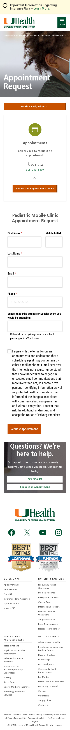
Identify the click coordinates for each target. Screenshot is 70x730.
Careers (42, 691)
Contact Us (44, 705)
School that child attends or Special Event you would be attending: (34, 315)
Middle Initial (53, 233)
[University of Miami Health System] (19, 22)
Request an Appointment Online (35, 189)
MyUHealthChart (12, 604)
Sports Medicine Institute (17, 687)
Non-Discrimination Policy (35, 718)
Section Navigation (33, 107)
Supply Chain (45, 701)
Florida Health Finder (49, 629)
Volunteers (43, 696)
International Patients (49, 607)
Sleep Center (10, 682)
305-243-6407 (35, 169)
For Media (43, 677)
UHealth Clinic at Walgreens (46, 613)
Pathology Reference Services (14, 693)
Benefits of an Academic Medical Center (50, 649)
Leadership (44, 660)
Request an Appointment (35, 487)
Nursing (7, 678)
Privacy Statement (44, 715)
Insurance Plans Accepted (17, 599)
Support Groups (46, 620)
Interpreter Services (48, 598)
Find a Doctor (11, 590)
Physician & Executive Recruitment (14, 652)
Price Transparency (48, 624)
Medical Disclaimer (13, 715)
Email (16, 273)
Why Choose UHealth (49, 642)
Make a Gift (10, 608)
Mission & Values (46, 655)
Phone (17, 293)
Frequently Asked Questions (47, 586)
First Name (20, 233)
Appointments (11, 585)
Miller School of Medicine (51, 682)
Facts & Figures (46, 664)
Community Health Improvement (47, 671)
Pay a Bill (8, 594)
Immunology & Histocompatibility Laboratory (13, 669)
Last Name (20, 253)
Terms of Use (29, 715)
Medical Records (46, 593)
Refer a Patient (11, 646)
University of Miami (48, 686)
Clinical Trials (45, 602)
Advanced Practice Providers (13, 660)
